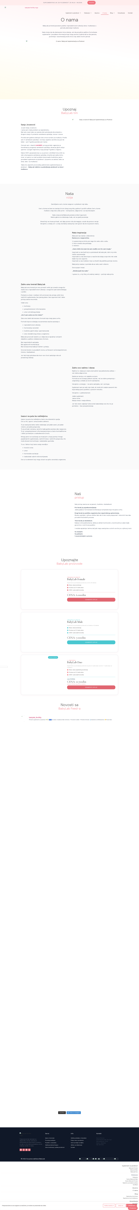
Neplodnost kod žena (132, 1196)
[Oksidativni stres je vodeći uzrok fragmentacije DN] (33, 1049)
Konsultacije (121, 13)
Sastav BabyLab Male (132, 1179)
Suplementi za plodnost (72, 13)
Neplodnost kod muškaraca (130, 1198)
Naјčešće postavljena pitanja (130, 1183)
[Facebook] (21, 1150)
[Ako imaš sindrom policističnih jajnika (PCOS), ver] (33, 831)
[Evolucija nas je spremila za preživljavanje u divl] (106, 818)
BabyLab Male (134, 1170)
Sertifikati (135, 1184)
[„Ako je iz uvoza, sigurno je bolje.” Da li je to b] (57, 813)
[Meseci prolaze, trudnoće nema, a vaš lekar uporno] (33, 758)
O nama (105, 13)
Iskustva (97, 13)
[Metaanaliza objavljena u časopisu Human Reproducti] (57, 905)
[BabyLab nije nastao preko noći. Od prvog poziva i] (106, 891)
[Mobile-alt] (29, 1150)
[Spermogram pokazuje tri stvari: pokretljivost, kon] (106, 1026)
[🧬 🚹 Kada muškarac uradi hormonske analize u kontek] (57, 949)
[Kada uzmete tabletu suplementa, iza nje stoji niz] (57, 1014)
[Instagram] (23, 1150)
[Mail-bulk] (26, 1150)
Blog (111, 13)
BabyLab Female (133, 1168)
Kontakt (130, 13)
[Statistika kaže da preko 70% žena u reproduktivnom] (82, 892)
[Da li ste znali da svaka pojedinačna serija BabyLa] (33, 893)
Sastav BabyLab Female (131, 1181)
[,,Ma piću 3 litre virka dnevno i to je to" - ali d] (82, 746)
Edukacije (87, 13)
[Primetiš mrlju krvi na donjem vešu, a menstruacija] (106, 746)
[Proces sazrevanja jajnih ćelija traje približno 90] (82, 1002)
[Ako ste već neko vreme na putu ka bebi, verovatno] (106, 962)
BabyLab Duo (134, 1172)
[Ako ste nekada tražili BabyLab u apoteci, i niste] (33, 945)
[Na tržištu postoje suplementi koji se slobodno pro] (82, 965)
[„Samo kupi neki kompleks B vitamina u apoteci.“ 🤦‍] (57, 747)
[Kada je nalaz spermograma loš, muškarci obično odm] (82, 815)
